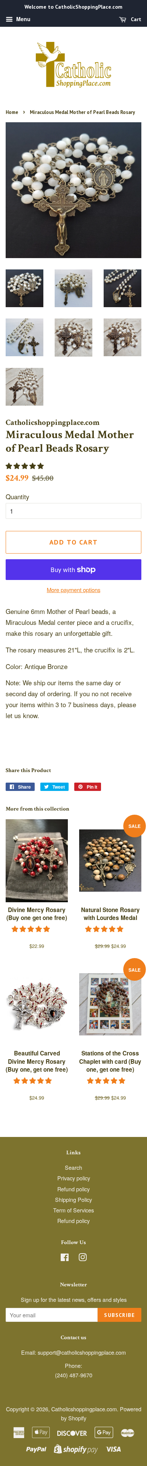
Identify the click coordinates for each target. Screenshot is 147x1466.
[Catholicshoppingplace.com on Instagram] (82, 1258)
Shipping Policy (73, 1199)
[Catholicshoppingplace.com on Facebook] (64, 1258)
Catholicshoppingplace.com (84, 1409)
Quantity (17, 496)
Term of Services (73, 1210)
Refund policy (73, 1189)
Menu (23, 19)
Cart (135, 19)
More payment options (73, 590)
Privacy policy (73, 1178)
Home (12, 112)
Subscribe (119, 1315)
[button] (26, 465)
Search (73, 1167)
